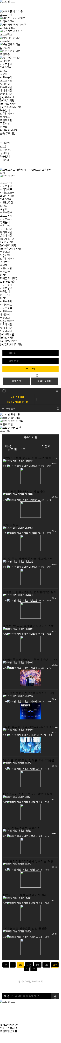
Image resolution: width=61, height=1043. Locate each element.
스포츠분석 (6, 77)
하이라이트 (6, 189)
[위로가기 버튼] (1, 1041)
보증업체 (5, 110)
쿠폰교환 (5, 123)
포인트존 (5, 261)
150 (55, 965)
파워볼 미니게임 (9, 130)
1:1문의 (4, 159)
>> (34, 968)
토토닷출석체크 (8, 1028)
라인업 (3, 70)
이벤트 (3, 126)
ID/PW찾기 (6, 149)
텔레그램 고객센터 (41, 169)
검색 (55, 997)
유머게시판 (6, 90)
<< (5, 965)
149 (46, 965)
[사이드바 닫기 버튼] (1, 8)
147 (29, 965)
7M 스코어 (6, 67)
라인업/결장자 (8, 202)
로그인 (3, 146)
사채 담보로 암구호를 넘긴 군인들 (25, 928)
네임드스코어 (7, 196)
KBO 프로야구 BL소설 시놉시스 (24, 491)
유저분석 (5, 84)
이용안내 (5, 156)
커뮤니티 (5, 225)
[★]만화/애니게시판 (11, 107)
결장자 (3, 74)
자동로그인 (29, 375)
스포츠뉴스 (6, 80)
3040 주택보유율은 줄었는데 (21, 827)
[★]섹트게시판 (8, 103)
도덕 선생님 (11, 525)
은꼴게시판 (6, 93)
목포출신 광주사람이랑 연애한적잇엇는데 (30, 592)
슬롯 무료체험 (7, 133)
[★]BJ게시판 (7, 100)
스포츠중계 (6, 64)
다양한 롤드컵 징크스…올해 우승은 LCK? (30, 659)
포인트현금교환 (8, 1031)
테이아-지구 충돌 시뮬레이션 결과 (25, 894)
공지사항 (5, 153)
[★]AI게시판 (7, 97)
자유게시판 (6, 87)
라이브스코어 (7, 192)
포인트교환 (6, 120)
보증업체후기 (7, 113)
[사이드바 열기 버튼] (1, 179)
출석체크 (5, 116)
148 (37, 965)
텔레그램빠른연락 (10, 1024)
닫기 (2, 173)
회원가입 (5, 143)
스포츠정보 (6, 212)
